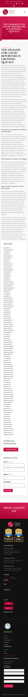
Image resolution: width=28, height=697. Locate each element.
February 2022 (7, 298)
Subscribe (8, 490)
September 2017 (8, 376)
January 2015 (7, 426)
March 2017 (6, 388)
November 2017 (8, 372)
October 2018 (7, 350)
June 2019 (6, 336)
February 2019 (7, 342)
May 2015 (6, 418)
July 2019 (6, 334)
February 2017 (7, 390)
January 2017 (7, 392)
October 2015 (7, 412)
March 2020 (6, 318)
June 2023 (6, 276)
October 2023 (7, 268)
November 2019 (8, 326)
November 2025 (8, 250)
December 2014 (8, 428)
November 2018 (8, 348)
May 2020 (6, 314)
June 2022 (6, 294)
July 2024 (6, 260)
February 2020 (7, 320)
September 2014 (8, 434)
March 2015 (6, 422)
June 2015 (6, 416)
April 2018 (6, 362)
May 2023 (6, 278)
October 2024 (7, 256)
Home (5, 635)
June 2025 (6, 254)
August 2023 (7, 272)
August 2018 (7, 354)
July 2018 (6, 356)
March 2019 (6, 340)
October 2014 (7, 432)
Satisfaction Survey (9, 655)
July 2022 (6, 292)
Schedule (6, 642)
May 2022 (6, 296)
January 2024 (7, 266)
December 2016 (8, 394)
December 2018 (8, 346)
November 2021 (7, 302)
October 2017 (7, 374)
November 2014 (8, 430)
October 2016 (7, 398)
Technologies (7, 640)
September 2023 (8, 270)
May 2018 (6, 360)
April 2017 (6, 386)
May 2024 (6, 262)
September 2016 (8, 400)
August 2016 (7, 402)
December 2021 (7, 300)
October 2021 (7, 304)
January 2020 (7, 322)
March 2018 (6, 364)
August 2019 (7, 332)
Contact (6, 644)
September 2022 (8, 288)
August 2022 (7, 290)
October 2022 (7, 286)
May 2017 (6, 384)
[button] (14, 6)
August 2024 (7, 258)
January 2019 (7, 344)
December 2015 (7, 410)
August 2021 (7, 308)
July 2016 (6, 404)
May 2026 (6, 247)
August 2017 (7, 378)
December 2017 (8, 370)
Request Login (8, 611)
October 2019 (7, 328)
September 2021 (8, 306)
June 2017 (6, 382)
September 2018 (8, 352)
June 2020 (6, 312)
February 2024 (7, 264)
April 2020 (6, 316)
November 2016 (8, 396)
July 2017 (6, 380)
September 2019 (8, 330)
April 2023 (6, 280)
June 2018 (6, 358)
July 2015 (6, 414)
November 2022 (8, 284)
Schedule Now (10, 449)
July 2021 (6, 310)
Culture (6, 637)
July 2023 (6, 274)
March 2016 (6, 408)
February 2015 (7, 424)
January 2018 (7, 368)
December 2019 (8, 324)
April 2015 (6, 420)
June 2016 (6, 406)
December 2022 (8, 282)
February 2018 (7, 366)
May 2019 (6, 338)
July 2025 (6, 252)
